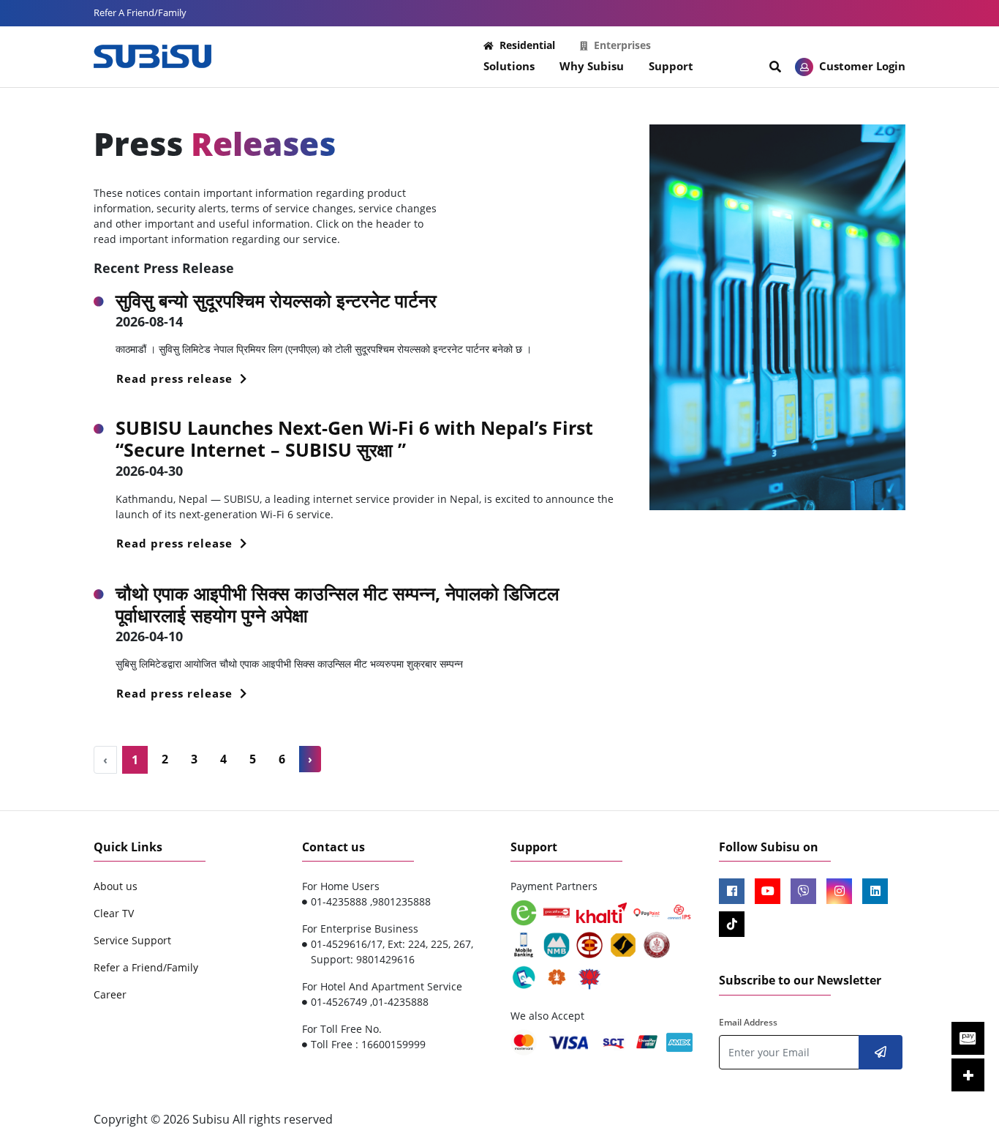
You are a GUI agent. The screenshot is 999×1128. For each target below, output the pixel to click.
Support (671, 66)
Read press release (176, 378)
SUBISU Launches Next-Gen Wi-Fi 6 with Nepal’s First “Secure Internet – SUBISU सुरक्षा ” (354, 438)
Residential (527, 45)
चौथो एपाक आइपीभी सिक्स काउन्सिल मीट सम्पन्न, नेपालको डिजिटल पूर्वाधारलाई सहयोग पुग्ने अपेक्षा (337, 603)
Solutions (509, 66)
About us (115, 886)
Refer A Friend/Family (140, 12)
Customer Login (860, 66)
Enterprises (622, 45)
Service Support (132, 940)
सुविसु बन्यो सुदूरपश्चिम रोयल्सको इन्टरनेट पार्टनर (276, 300)
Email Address (748, 1022)
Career (110, 994)
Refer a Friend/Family (146, 967)
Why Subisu (591, 66)
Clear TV (114, 913)
